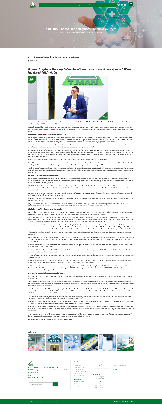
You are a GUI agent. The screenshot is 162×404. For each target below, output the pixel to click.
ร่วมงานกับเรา (106, 5)
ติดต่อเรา (113, 5)
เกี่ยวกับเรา (47, 5)
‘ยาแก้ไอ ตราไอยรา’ (44, 122)
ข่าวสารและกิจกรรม (96, 5)
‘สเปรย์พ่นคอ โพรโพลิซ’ (75, 122)
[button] (119, 5)
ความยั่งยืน (87, 5)
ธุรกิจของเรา (55, 5)
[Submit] (55, 384)
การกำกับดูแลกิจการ (70, 5)
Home (62, 32)
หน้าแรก (42, 5)
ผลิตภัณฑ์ (61, 5)
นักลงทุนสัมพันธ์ (80, 5)
